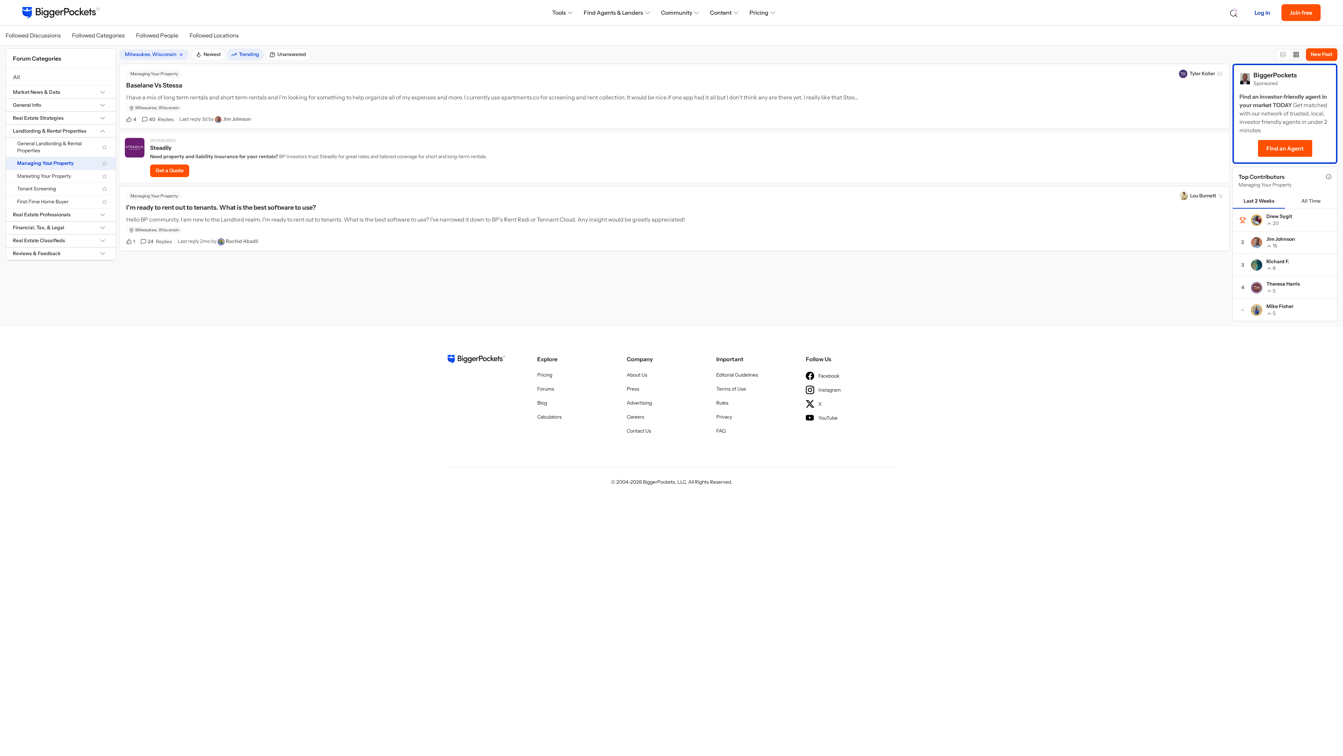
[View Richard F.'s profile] (1256, 265)
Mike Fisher (1279, 306)
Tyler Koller (1202, 73)
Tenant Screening (36, 189)
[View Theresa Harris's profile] (1256, 287)
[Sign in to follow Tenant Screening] (104, 189)
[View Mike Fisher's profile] (1256, 310)
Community (676, 12)
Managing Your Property (45, 163)
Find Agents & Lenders (613, 12)
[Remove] (181, 54)
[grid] (154, 54)
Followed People (157, 35)
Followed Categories (98, 35)
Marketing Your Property (44, 176)
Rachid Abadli (242, 241)
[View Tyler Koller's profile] (1183, 74)
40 (161, 119)
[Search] (1234, 12)
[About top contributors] (1328, 177)
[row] (154, 54)
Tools (559, 12)
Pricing (758, 12)
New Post (1322, 54)
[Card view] (1296, 54)
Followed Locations (214, 35)
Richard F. (1277, 261)
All (16, 77)
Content (721, 12)
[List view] (1282, 54)
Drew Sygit (1279, 216)
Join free (1301, 12)
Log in (1262, 12)
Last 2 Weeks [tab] (1259, 201)
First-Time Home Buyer (43, 201)
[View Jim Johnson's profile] (218, 119)
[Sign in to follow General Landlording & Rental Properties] (104, 147)
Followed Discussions (33, 35)
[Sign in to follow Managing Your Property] (104, 163)
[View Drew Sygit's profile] (1256, 220)
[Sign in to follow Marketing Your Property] (104, 176)
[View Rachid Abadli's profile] (221, 241)
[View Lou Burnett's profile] (1184, 196)
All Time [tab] (1311, 201)
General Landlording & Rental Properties (49, 147)
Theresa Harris (1283, 284)
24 (160, 241)
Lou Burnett (1203, 195)
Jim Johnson (237, 119)
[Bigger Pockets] (61, 12)
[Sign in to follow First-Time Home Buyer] (104, 202)
